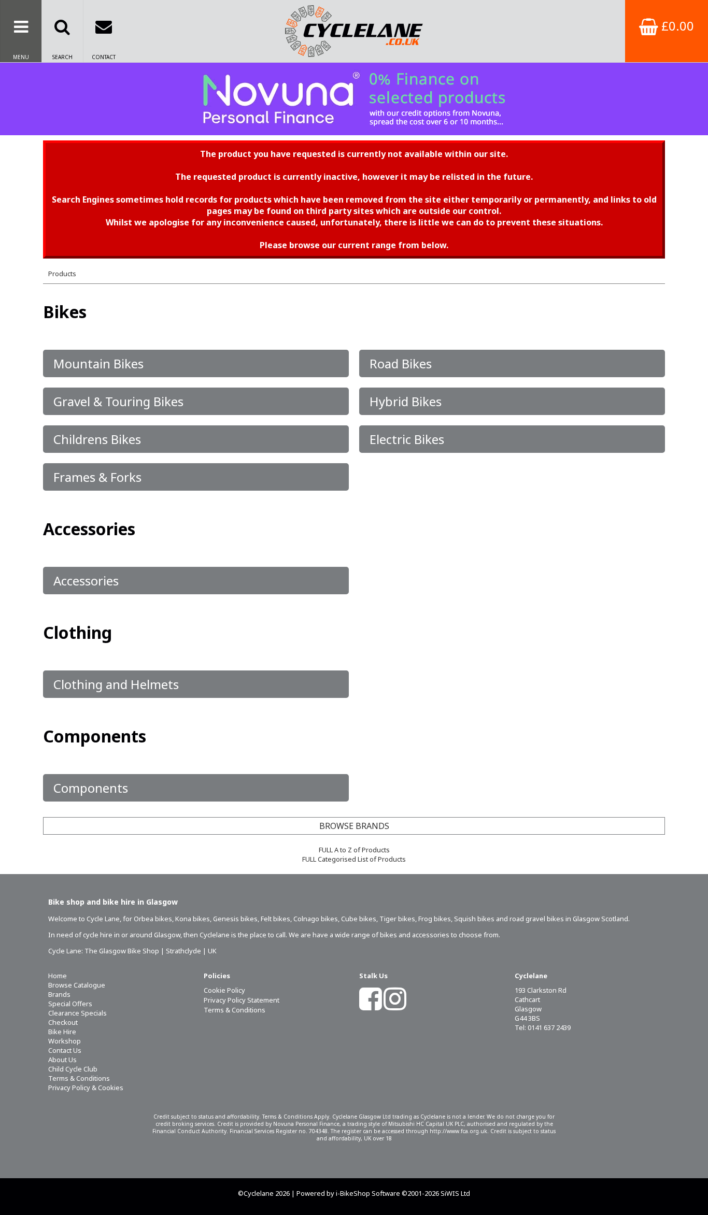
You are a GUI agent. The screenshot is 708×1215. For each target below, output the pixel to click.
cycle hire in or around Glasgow (131, 934)
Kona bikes (192, 918)
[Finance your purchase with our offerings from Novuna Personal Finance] (354, 99)
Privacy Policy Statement (241, 1000)
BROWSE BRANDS (354, 826)
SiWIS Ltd (455, 1193)
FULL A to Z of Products (354, 849)
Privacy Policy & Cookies (85, 1087)
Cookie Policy (224, 990)
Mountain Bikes (98, 363)
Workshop (64, 1041)
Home (57, 975)
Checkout (63, 1022)
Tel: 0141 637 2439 (543, 1027)
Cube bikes (358, 918)
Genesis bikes (235, 918)
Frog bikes (434, 918)
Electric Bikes (407, 439)
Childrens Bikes (97, 439)
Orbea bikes (153, 918)
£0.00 (676, 25)
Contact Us (64, 1050)
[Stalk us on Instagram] (395, 1005)
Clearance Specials (77, 1013)
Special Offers (70, 1003)
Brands (59, 994)
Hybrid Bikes (406, 401)
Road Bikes (401, 363)
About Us (62, 1059)
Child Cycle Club (72, 1069)
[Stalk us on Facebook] (370, 1005)
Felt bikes (275, 918)
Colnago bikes (315, 918)
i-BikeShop (353, 1193)
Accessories (86, 580)
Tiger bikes (397, 918)
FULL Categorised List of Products (354, 859)
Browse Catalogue (76, 985)
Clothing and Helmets (116, 684)
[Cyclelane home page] (354, 31)
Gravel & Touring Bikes (118, 401)
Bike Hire (62, 1031)
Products (62, 273)
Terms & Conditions (79, 1078)
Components (90, 787)
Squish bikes (474, 918)
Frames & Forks (97, 476)
